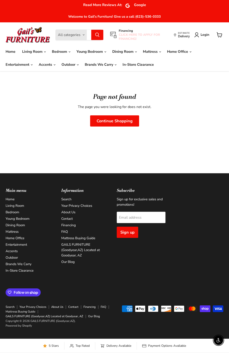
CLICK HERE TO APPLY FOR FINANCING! (139, 37)
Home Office (178, 51)
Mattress (151, 51)
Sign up (127, 232)
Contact (67, 218)
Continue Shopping (115, 121)
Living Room (32, 51)
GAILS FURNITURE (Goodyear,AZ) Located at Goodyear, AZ (80, 250)
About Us (68, 212)
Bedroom (60, 51)
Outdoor (68, 64)
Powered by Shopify (19, 326)
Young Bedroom (90, 51)
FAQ (64, 231)
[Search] (97, 35)
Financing (68, 225)
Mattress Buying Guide (78, 238)
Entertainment (18, 64)
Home (10, 51)
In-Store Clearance (138, 64)
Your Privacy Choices (76, 205)
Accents (46, 64)
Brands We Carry (99, 64)
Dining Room (123, 51)
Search (66, 199)
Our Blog (68, 262)
